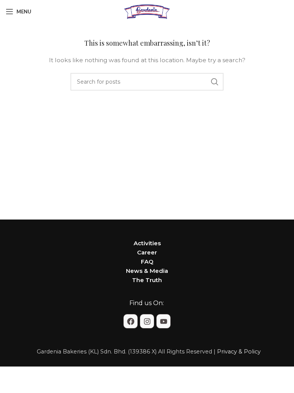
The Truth (147, 280)
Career (147, 252)
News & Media (147, 270)
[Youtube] (163, 321)
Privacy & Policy (239, 351)
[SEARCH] (215, 82)
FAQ (147, 261)
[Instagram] (147, 321)
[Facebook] (130, 321)
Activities (147, 243)
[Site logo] (147, 11)
